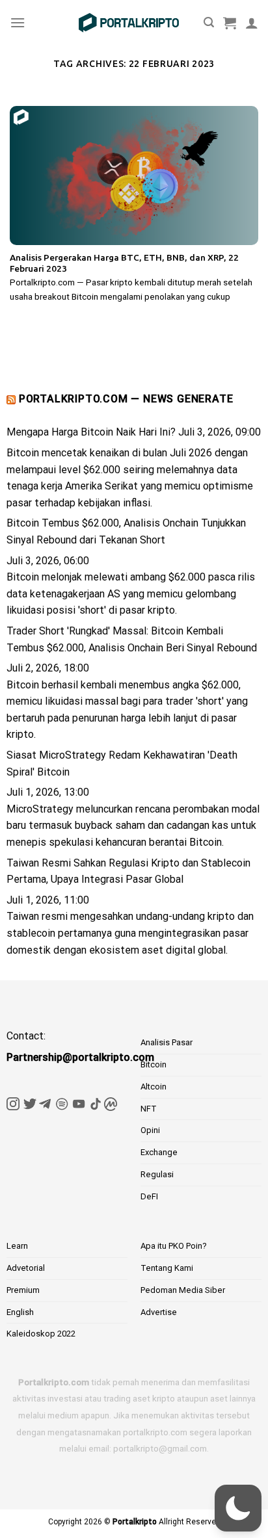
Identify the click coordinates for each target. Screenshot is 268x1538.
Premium (23, 1290)
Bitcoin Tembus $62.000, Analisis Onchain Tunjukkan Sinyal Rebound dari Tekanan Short (126, 531)
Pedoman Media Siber (183, 1290)
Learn (17, 1246)
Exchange (159, 1152)
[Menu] (17, 22)
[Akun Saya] (251, 22)
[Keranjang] (229, 22)
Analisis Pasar (167, 1042)
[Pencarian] (209, 22)
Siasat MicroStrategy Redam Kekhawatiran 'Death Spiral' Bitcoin (122, 763)
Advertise (159, 1312)
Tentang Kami (167, 1268)
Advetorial (26, 1268)
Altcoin (154, 1086)
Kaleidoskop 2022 (41, 1333)
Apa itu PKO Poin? (174, 1246)
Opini (150, 1130)
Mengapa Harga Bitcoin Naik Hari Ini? (91, 432)
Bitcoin (154, 1064)
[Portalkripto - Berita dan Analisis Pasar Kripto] (129, 23)
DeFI (149, 1196)
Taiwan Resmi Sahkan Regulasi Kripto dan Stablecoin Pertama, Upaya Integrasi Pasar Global (128, 871)
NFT (149, 1109)
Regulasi (157, 1174)
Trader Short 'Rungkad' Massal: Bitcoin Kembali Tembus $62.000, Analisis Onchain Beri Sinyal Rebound (132, 639)
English (20, 1312)
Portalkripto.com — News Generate (126, 399)
